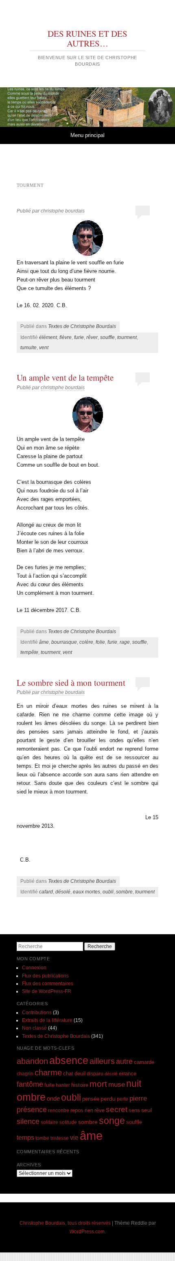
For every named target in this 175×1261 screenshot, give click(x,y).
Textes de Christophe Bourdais (82, 326)
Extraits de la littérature (47, 1020)
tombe (42, 1138)
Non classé (34, 1028)
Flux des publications (45, 976)
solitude (68, 1122)
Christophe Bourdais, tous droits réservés (65, 1223)
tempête (29, 652)
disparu (95, 1073)
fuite (49, 1085)
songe (112, 1120)
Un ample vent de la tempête (65, 377)
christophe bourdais (63, 211)
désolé (62, 892)
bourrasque (64, 642)
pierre (138, 1098)
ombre (31, 1097)
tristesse (59, 1138)
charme (48, 1072)
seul (146, 1110)
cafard (46, 892)
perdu (108, 1098)
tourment (127, 337)
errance (127, 1073)
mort (98, 1083)
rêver (92, 337)
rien (89, 1110)
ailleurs (102, 1061)
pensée (90, 1099)
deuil (79, 1074)
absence (68, 1060)
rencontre (58, 1110)
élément (48, 337)
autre (124, 1061)
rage (125, 642)
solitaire (49, 1122)
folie (100, 642)
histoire (79, 1085)
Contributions (37, 1012)
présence (32, 1109)
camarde (144, 1062)
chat (68, 1074)
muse (116, 1084)
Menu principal (87, 135)
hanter (63, 1085)
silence (28, 1121)
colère (86, 642)
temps (25, 1137)
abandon (32, 1061)
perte (122, 1098)
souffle (107, 337)
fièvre (65, 337)
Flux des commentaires (47, 983)
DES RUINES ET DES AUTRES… (87, 38)
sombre (124, 892)
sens (134, 1110)
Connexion (34, 968)
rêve (99, 1110)
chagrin (25, 1073)
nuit (133, 1084)
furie (79, 337)
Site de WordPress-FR (46, 991)
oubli (108, 892)
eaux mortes (86, 892)
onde (53, 1098)
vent (43, 347)
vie (74, 1137)
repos (76, 1110)
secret (116, 1109)
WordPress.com (87, 1231)
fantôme (30, 1084)
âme (44, 642)
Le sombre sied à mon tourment (71, 682)
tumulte (28, 347)
